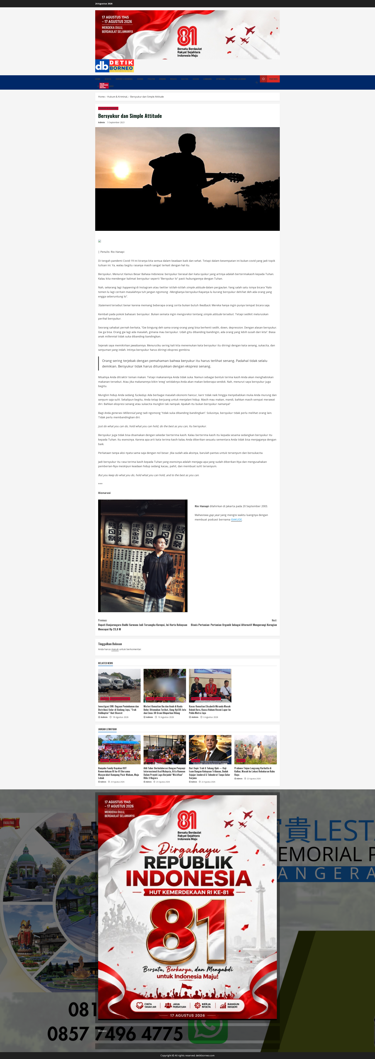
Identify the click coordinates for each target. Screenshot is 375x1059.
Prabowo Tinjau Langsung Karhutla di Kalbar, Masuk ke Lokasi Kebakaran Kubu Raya (254, 771)
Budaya (162, 78)
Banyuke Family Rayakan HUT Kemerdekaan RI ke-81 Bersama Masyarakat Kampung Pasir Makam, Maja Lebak (118, 773)
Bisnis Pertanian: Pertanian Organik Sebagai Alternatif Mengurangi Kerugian (234, 622)
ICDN (100, 86)
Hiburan (115, 760)
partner (273, 78)
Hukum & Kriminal (124, 78)
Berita (108, 78)
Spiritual (221, 78)
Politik (151, 78)
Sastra (184, 78)
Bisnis (140, 78)
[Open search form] (257, 82)
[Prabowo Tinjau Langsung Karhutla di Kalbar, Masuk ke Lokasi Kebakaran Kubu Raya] (255, 749)
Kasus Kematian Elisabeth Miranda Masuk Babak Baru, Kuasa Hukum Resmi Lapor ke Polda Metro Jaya (210, 710)
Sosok (196, 78)
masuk (115, 649)
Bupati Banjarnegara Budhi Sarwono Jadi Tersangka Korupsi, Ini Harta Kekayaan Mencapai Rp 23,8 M (142, 624)
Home (97, 78)
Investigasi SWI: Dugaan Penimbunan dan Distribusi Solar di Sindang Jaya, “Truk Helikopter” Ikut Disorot (118, 710)
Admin (101, 122)
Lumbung (207, 78)
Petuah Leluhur (238, 78)
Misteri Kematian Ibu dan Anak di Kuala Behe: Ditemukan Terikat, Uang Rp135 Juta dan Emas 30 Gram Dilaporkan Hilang (165, 710)
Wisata (173, 78)
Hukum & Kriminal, (108, 108)
